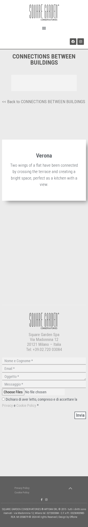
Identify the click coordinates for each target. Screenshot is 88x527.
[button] (44, 28)
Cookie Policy (26, 405)
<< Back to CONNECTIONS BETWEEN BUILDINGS (43, 101)
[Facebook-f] (41, 499)
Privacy (8, 405)
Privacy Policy (22, 488)
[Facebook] (73, 41)
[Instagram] (80, 41)
